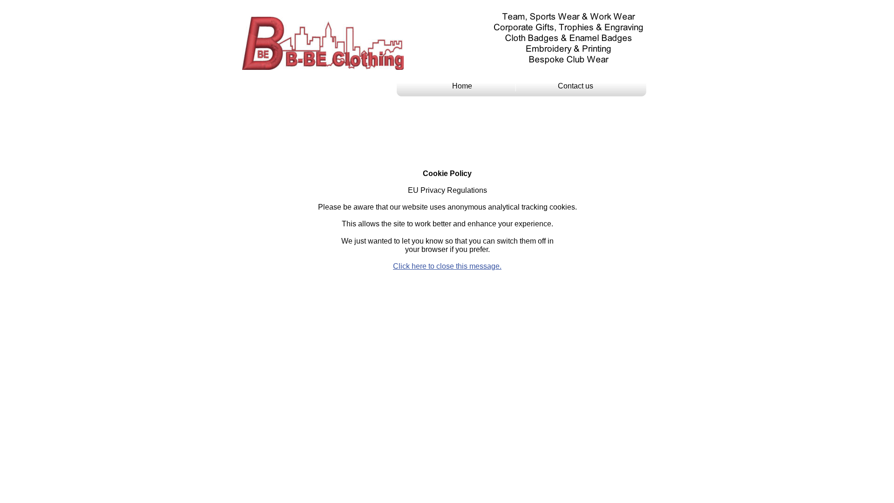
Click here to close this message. (447, 266)
